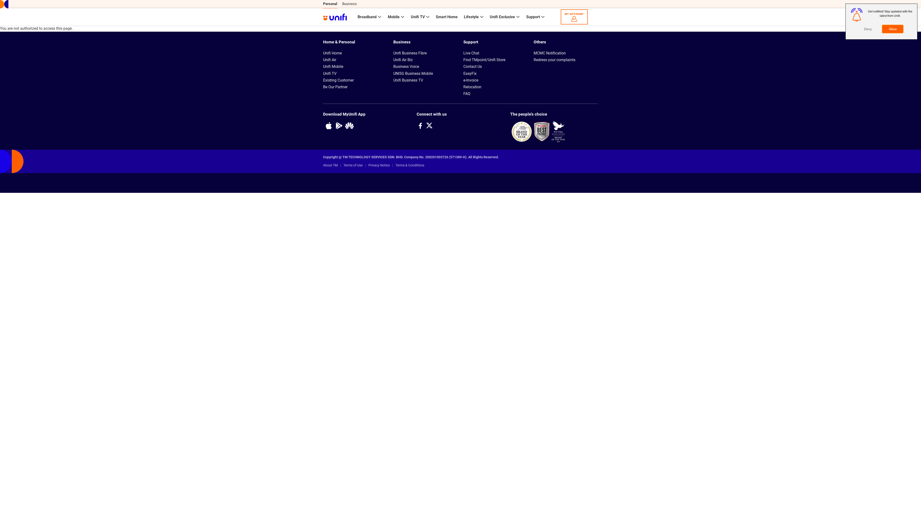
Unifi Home (332, 53)
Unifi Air (329, 60)
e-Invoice (470, 80)
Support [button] (533, 17)
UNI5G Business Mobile (413, 73)
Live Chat (471, 53)
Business (349, 4)
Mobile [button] (394, 17)
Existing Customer (338, 80)
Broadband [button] (368, 17)
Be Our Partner (335, 87)
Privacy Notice (379, 165)
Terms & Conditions (410, 165)
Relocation (472, 87)
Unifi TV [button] (418, 17)
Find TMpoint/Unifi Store (484, 60)
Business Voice (406, 67)
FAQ (466, 94)
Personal (330, 4)
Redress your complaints (554, 60)
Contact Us (472, 67)
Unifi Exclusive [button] (503, 17)
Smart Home (447, 17)
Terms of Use (353, 165)
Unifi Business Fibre (410, 53)
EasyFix (470, 73)
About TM (330, 165)
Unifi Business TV (408, 80)
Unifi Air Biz (403, 60)
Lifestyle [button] (472, 17)
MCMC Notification (550, 53)
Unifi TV (330, 73)
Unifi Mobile (333, 67)
